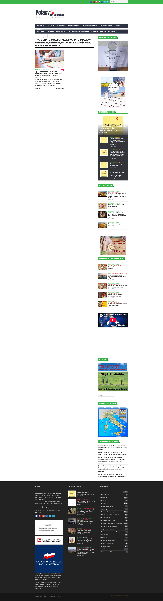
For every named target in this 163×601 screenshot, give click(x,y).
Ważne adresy (59, 2)
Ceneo (100, 395)
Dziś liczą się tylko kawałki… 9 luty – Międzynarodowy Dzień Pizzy (117, 215)
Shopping (51, 31)
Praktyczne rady (61, 31)
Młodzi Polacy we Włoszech (109, 526)
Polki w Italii (104, 537)
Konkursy (68, 2)
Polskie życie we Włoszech (90, 25)
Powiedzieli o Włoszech (98, 31)
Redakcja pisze (60, 25)
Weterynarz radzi (106, 552)
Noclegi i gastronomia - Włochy (114, 265)
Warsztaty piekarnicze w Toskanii (115, 267)
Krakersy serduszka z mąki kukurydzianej (116, 205)
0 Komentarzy (60, 88)
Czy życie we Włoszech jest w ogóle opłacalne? (86, 502)
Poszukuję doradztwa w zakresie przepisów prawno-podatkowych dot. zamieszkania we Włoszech (118, 141)
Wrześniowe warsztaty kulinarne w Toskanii (115, 295)
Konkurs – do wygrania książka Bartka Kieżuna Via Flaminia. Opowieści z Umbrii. (112, 447)
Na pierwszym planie (119, 212)
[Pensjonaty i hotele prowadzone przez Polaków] (72, 494)
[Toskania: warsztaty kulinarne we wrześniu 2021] (102, 304)
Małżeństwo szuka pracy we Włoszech (117, 164)
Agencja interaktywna (119, 595)
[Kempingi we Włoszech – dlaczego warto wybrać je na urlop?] (102, 276)
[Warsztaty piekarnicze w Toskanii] (102, 267)
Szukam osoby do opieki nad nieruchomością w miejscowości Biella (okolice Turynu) (117, 175)
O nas (42, 2)
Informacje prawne (106, 25)
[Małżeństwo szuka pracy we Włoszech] (104, 165)
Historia (103, 500)
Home (37, 2)
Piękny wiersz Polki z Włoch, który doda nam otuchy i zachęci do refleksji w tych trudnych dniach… (85, 551)
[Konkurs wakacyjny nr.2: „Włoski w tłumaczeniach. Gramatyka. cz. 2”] (72, 540)
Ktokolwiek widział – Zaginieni (110, 515)
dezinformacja (50, 39)
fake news (66, 39)
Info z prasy (50, 25)
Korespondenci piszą (74, 25)
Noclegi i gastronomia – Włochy (79, 31)
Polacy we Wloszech (47, 45)
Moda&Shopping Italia (108, 520)
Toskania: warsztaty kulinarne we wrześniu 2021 (117, 304)
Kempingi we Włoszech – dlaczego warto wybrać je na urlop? (117, 276)
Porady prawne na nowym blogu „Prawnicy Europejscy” (86, 522)
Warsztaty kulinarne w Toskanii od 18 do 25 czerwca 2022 (118, 286)
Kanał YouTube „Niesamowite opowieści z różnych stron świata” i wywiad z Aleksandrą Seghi (117, 196)
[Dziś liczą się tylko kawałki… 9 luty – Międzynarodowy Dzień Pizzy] (102, 214)
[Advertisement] (111, 344)
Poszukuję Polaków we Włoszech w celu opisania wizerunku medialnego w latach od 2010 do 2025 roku (117, 154)
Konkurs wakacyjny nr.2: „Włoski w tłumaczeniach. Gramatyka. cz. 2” (85, 540)
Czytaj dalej (38, 88)
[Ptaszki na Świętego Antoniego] (102, 225)
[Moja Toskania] (113, 391)
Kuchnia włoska (41, 35)
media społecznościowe (75, 42)
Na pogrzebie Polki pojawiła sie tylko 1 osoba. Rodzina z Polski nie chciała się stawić (85, 511)
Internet (54, 42)
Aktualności (40, 25)
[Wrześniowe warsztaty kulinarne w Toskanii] (102, 295)
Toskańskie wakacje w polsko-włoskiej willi (84, 531)
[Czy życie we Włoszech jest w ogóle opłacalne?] (72, 502)
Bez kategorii (105, 495)
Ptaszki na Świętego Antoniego (117, 224)
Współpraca (49, 2)
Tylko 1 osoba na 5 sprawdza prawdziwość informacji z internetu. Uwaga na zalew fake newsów (48, 73)
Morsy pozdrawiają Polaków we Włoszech (113, 523)
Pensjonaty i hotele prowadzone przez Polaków (85, 493)
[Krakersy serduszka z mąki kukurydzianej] (102, 206)
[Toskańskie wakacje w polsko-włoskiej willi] (72, 531)
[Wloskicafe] (112, 370)
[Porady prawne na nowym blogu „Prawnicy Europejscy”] (72, 521)
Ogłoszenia (111, 31)
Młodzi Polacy (41, 31)
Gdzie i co (117, 25)
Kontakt (75, 2)
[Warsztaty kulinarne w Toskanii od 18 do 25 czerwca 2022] (102, 286)
